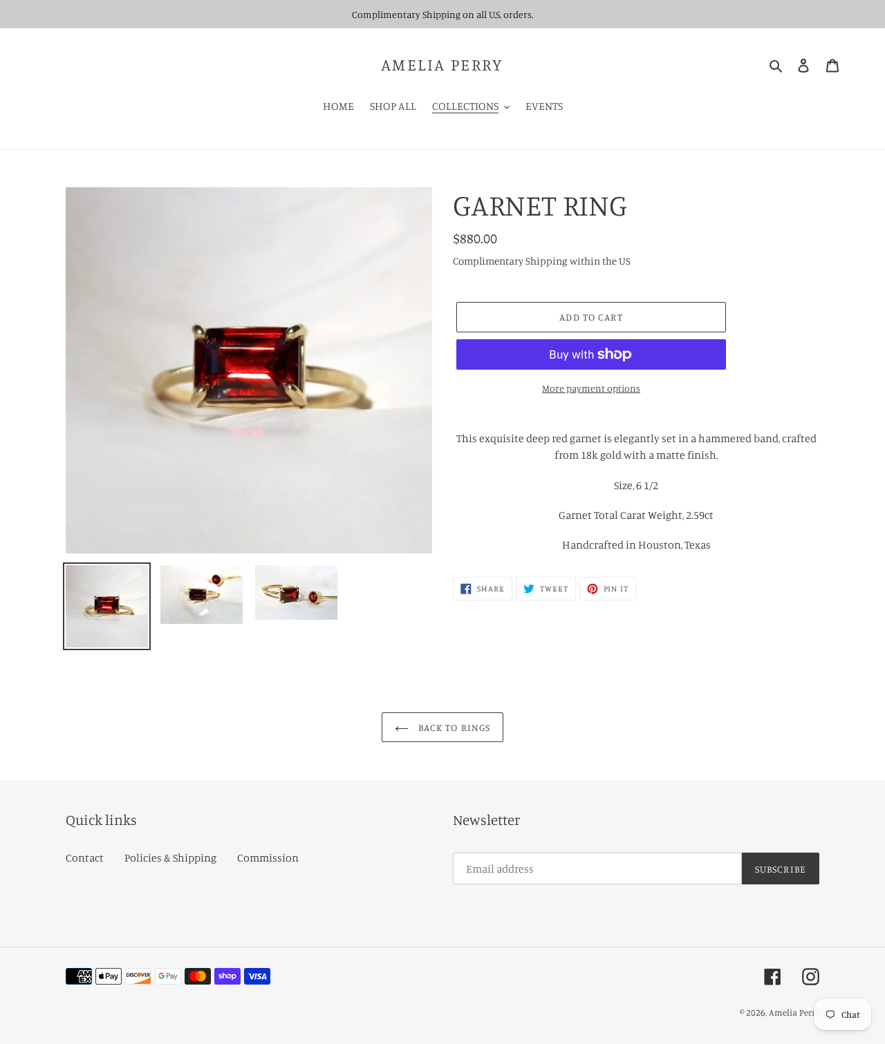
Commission (268, 857)
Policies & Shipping (170, 857)
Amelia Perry (442, 65)
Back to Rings (453, 727)
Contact (85, 857)
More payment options (591, 388)
